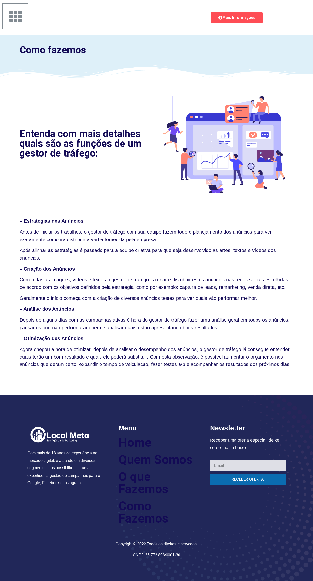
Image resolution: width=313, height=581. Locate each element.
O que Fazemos (143, 483)
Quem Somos (155, 460)
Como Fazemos (143, 512)
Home (135, 442)
